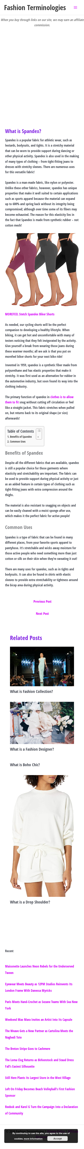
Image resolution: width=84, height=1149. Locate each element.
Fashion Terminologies (35, 7)
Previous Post (42, 601)
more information (33, 1138)
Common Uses (17, 441)
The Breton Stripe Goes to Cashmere (27, 1048)
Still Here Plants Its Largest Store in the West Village (38, 1078)
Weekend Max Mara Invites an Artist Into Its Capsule (38, 1019)
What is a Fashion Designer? (32, 749)
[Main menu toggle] (75, 7)
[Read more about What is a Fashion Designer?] (42, 722)
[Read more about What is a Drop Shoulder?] (42, 835)
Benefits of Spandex (21, 437)
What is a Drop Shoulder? (30, 902)
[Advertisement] (42, 71)
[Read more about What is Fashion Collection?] (42, 666)
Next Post (42, 613)
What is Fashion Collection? (31, 691)
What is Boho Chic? (25, 764)
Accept (57, 1138)
